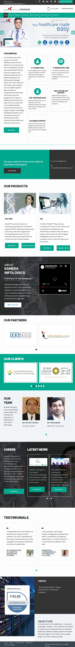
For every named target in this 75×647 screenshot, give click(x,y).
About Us (11, 15)
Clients (31, 15)
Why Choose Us (20, 642)
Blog (49, 15)
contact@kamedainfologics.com (14, 4)
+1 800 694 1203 (67, 9)
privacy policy (29, 642)
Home (5, 15)
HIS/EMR (8, 219)
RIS (41, 219)
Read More (11, 130)
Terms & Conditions (9, 645)
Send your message (66, 1)
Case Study (43, 15)
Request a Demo (28, 245)
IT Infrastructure (61, 68)
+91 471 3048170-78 (59, 161)
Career (37, 15)
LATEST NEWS (37, 449)
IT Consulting (37, 68)
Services (25, 15)
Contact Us (55, 15)
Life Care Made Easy (37, 98)
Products (18, 15)
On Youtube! (13, 305)
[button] (2, 32)
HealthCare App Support (61, 92)
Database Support (37, 121)
